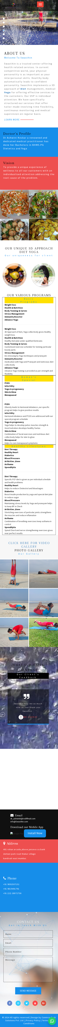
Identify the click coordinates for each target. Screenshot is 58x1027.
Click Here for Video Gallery (29, 545)
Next (53, 714)
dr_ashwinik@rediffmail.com (22, 818)
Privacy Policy (33, 1020)
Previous (2, 714)
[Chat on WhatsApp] (52, 1021)
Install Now (35, 833)
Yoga (7, 92)
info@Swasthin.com (19, 821)
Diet (23, 88)
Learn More (12, 119)
